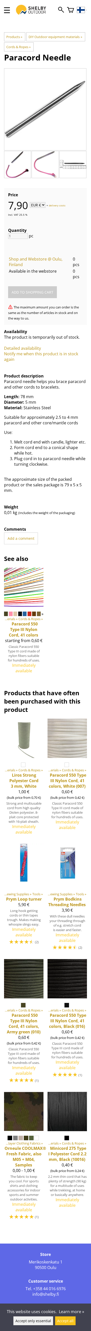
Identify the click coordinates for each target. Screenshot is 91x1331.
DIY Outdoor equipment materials (55, 37)
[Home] (33, 14)
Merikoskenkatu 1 (45, 1262)
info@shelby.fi (45, 1294)
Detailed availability (22, 348)
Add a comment (21, 538)
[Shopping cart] (70, 10)
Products (14, 37)
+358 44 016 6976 (49, 1288)
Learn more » (71, 1311)
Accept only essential (33, 1320)
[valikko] (7, 10)
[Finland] (82, 10)
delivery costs (57, 205)
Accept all (65, 1320)
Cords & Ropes (18, 47)
